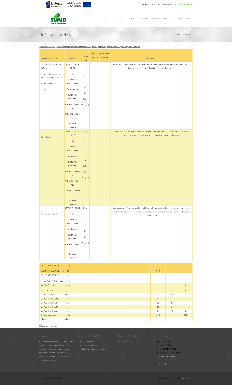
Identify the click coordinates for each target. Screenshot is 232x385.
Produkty (120, 18)
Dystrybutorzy (183, 18)
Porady (132, 18)
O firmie (108, 18)
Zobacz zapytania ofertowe (183, 4)
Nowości (155, 18)
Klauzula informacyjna (166, 356)
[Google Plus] (165, 364)
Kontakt (144, 18)
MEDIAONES (187, 378)
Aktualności (168, 18)
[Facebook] (159, 364)
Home (98, 18)
